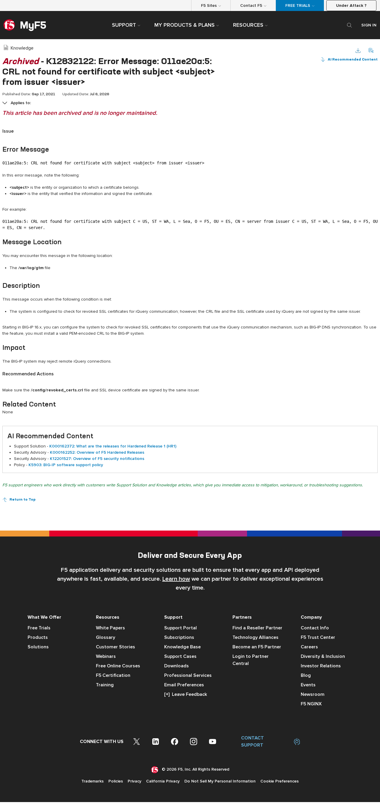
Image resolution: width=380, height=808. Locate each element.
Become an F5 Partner (256, 647)
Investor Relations (321, 666)
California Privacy (163, 781)
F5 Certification (113, 675)
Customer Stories (115, 647)
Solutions (38, 647)
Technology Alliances (255, 637)
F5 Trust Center (318, 637)
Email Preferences (184, 685)
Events (308, 685)
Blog (306, 675)
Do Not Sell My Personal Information (220, 781)
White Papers (110, 628)
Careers (309, 647)
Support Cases (180, 656)
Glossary (105, 637)
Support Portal (180, 628)
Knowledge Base (182, 647)
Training (105, 685)
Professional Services (188, 675)
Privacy (134, 781)
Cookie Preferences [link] (279, 781)
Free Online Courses (118, 666)
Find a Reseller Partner (257, 628)
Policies (115, 781)
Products (38, 637)
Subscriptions (179, 637)
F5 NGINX (311, 704)
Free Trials (39, 628)
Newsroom (312, 694)
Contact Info (315, 628)
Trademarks (92, 781)
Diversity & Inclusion (323, 656)
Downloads (176, 666)
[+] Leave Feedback (185, 694)
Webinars (106, 656)
